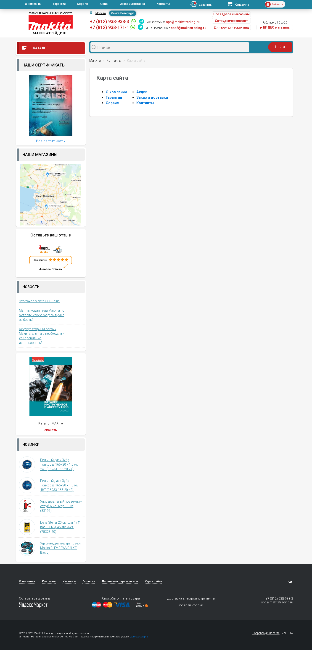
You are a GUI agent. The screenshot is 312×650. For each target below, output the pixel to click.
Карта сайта (153, 581)
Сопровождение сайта (266, 633)
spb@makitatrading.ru (277, 602)
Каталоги (69, 581)
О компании (33, 3)
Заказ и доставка (132, 3)
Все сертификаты (50, 141)
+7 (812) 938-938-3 (109, 21)
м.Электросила (156, 22)
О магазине (27, 581)
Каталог (40, 48)
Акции (104, 3)
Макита (95, 60)
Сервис (82, 3)
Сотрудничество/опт (231, 21)
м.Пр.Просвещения (158, 28)
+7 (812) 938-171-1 (109, 27)
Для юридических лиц (231, 27)
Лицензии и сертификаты (120, 581)
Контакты (163, 3)
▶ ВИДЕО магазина (275, 27)
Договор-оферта (139, 636)
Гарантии (59, 3)
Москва (100, 13)
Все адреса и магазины (231, 14)
